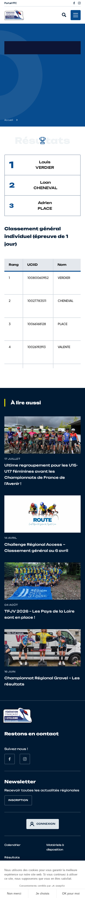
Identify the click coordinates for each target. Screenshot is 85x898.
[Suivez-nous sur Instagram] (79, 3)
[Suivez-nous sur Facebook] (74, 3)
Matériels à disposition (55, 847)
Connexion (45, 823)
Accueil (8, 119)
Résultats (12, 857)
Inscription (18, 800)
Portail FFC (10, 3)
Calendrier (12, 845)
